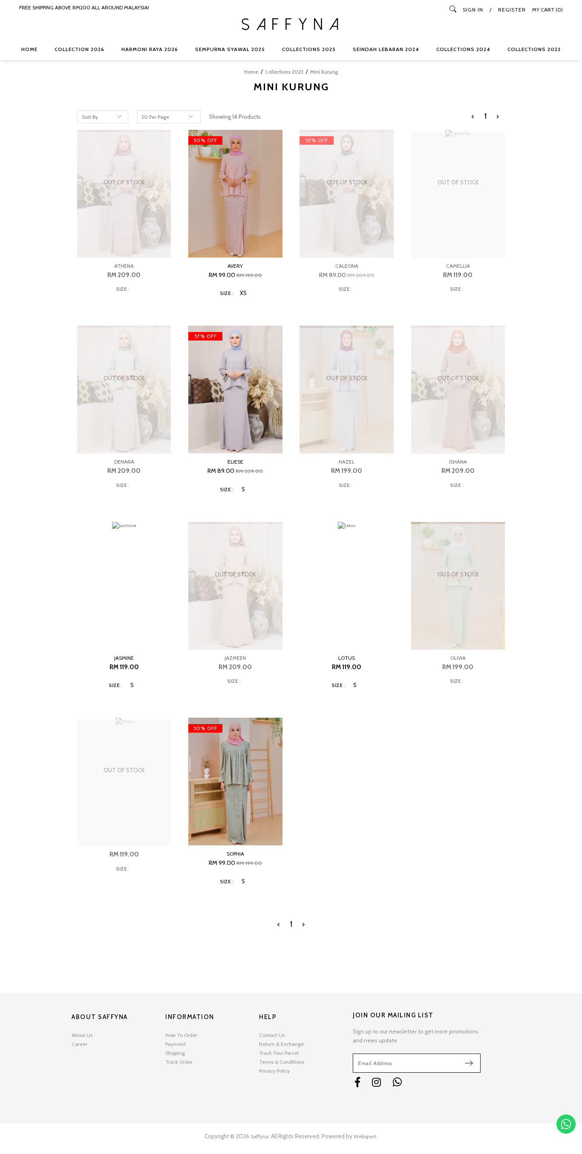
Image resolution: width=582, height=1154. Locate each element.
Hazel (346, 461)
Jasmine (124, 658)
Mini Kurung (324, 72)
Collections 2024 (463, 49)
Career (79, 1044)
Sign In (473, 9)
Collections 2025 (309, 49)
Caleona (346, 266)
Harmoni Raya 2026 (149, 49)
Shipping (175, 1053)
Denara (124, 461)
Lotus (346, 658)
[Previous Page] (473, 116)
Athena (124, 266)
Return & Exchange (281, 1044)
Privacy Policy (274, 1071)
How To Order (181, 1035)
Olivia (458, 658)
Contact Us (272, 1035)
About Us (82, 1035)
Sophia (235, 853)
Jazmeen (235, 658)
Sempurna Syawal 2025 (230, 49)
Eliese (235, 461)
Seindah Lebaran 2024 (386, 49)
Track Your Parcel (279, 1053)
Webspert (365, 1136)
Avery (235, 266)
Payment (175, 1044)
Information (189, 1017)
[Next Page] (498, 116)
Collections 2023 (534, 49)
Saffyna (259, 1136)
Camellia (458, 266)
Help (268, 1017)
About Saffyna (100, 1017)
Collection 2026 (79, 49)
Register (512, 9)
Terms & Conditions (281, 1062)
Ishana (458, 461)
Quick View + (235, 246)
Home (29, 49)
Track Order (179, 1062)
